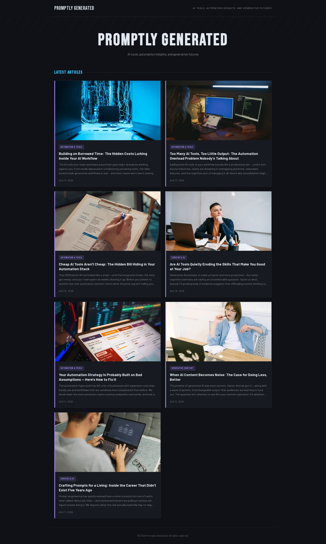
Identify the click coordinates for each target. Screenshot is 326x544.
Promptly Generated (74, 8)
